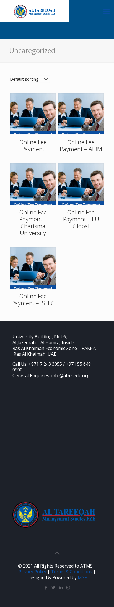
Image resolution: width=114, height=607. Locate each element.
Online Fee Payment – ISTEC (33, 299)
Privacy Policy (32, 572)
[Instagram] (68, 587)
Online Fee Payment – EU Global (81, 219)
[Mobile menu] (106, 11)
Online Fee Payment (33, 145)
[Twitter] (53, 587)
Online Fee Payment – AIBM (81, 145)
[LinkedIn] (61, 587)
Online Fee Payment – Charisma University (33, 222)
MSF (82, 577)
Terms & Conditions (71, 572)
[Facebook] (46, 587)
